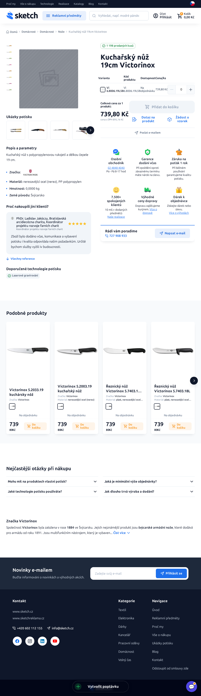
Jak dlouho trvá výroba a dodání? (129, 491)
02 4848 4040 (116, 168)
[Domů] (22, 15)
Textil (122, 610)
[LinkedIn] (42, 641)
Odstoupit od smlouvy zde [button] (170, 668)
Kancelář (124, 635)
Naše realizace (116, 217)
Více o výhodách (179, 213)
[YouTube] (55, 641)
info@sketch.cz (63, 628)
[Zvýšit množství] (191, 89)
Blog (91, 4)
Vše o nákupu (28, 4)
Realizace (63, 4)
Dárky (122, 627)
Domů (13, 32)
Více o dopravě (150, 211)
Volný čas (124, 660)
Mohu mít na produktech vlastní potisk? (37, 481)
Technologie (47, 4)
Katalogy (79, 4)
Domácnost (29, 31)
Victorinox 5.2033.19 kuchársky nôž (26, 392)
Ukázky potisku (162, 643)
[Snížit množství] (172, 89)
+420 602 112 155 (29, 628)
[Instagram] (30, 641)
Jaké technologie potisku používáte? (35, 491)
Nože (61, 31)
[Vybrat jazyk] (192, 4)
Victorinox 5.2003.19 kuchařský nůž (75, 388)
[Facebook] (17, 641)
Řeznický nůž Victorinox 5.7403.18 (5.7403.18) (123, 391)
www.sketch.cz (23, 611)
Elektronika (126, 618)
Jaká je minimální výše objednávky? (130, 481)
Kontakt (103, 4)
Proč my (11, 4)
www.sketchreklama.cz (28, 618)
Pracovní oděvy (129, 643)
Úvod (155, 610)
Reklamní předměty (166, 618)
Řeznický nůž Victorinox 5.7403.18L (172, 388)
